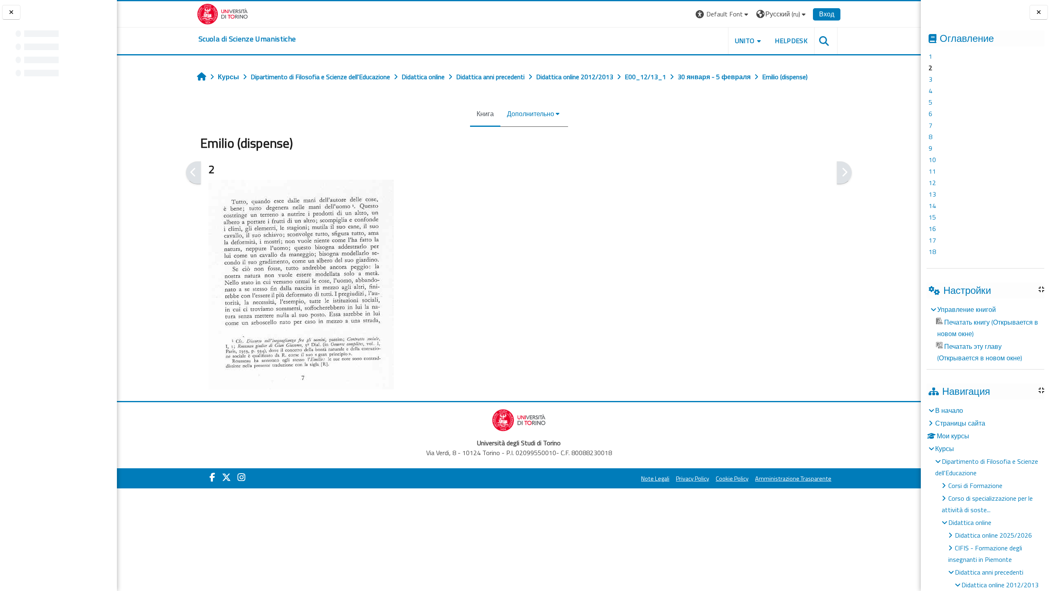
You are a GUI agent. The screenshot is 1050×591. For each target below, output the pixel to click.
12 (932, 183)
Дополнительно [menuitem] (530, 114)
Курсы (944, 449)
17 (932, 240)
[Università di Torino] (222, 13)
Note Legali (655, 478)
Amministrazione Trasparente (793, 478)
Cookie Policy (732, 478)
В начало (949, 410)
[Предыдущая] (193, 172)
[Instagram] (241, 477)
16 (932, 229)
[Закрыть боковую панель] (1038, 12)
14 (932, 206)
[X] (226, 477)
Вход (826, 14)
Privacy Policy (692, 478)
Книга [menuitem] (485, 114)
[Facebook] (212, 477)
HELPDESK (791, 41)
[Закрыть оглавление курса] (11, 12)
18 (932, 252)
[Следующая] (844, 172)
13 (932, 194)
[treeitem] (985, 334)
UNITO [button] (745, 41)
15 (932, 217)
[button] (722, 14)
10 (932, 160)
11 (932, 171)
